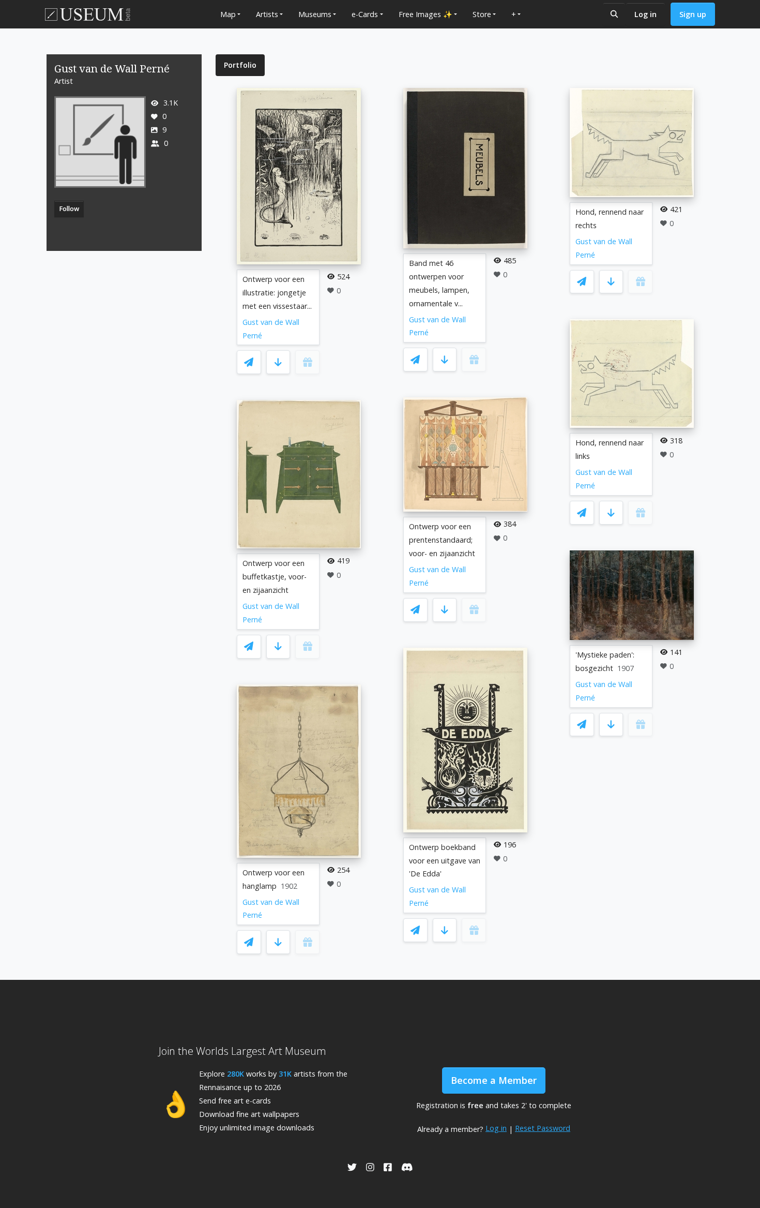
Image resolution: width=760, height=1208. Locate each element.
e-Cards (365, 14)
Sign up (692, 14)
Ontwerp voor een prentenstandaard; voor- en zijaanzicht (442, 539)
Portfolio (240, 65)
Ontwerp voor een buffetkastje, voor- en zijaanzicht (274, 576)
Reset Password (542, 1128)
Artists (267, 14)
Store (482, 14)
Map (228, 14)
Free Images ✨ (425, 14)
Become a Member (494, 1080)
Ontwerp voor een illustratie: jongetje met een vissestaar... (277, 292)
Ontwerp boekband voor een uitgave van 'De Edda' (444, 860)
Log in (645, 14)
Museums (314, 14)
